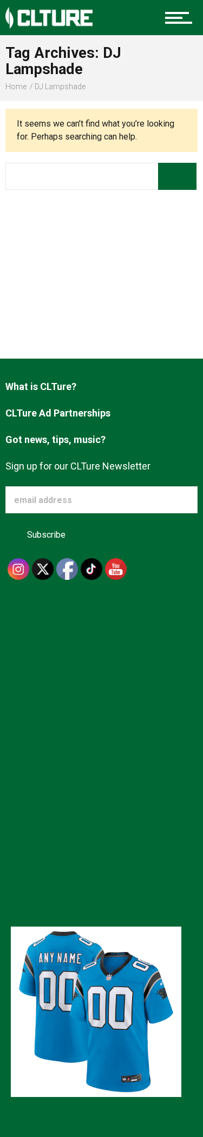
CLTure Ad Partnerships (57, 413)
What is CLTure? (40, 386)
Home (16, 86)
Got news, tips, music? (55, 439)
